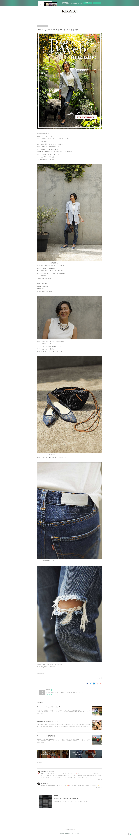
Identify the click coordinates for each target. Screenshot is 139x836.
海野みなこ (43, 771)
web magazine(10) (40, 673)
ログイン (97, 3)
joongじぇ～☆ (44, 783)
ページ (69, 16)
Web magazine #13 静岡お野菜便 (46, 736)
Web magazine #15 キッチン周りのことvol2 (48, 707)
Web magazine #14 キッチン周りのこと (47, 721)
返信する (100, 779)
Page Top (69, 823)
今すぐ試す (87, 3)
